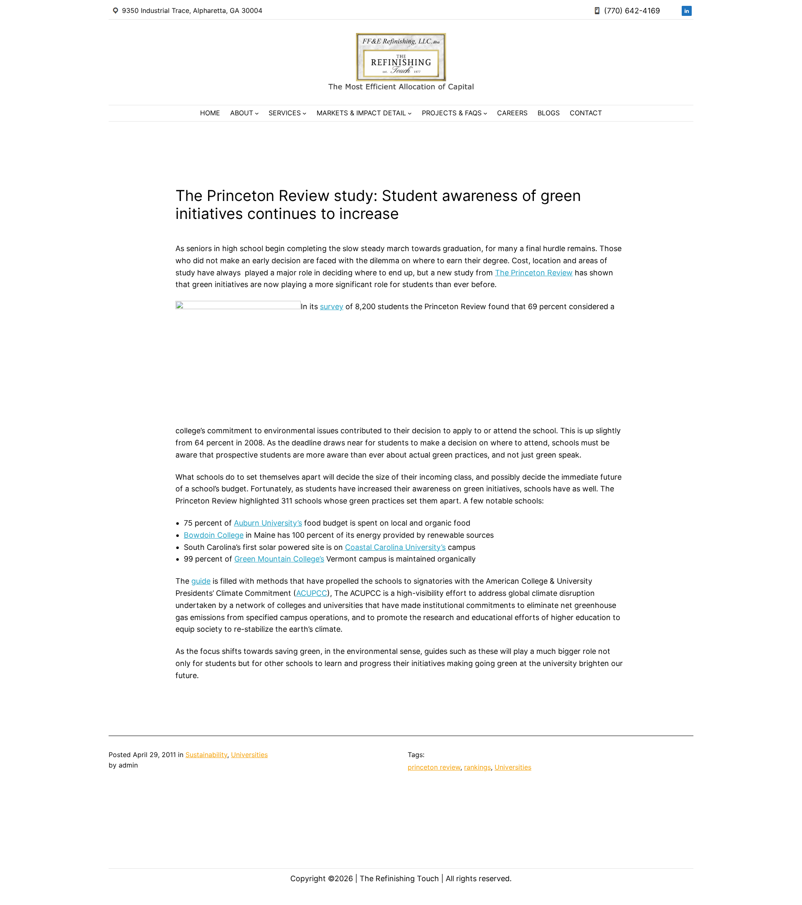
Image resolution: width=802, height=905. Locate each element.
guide (201, 581)
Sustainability (206, 754)
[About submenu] (257, 113)
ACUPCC (311, 593)
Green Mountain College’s (279, 558)
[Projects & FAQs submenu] (485, 113)
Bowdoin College (214, 535)
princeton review (434, 767)
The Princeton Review (534, 272)
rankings (477, 767)
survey (331, 306)
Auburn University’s (268, 523)
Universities (249, 754)
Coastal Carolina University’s (395, 547)
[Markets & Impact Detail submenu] (410, 113)
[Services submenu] (304, 113)
